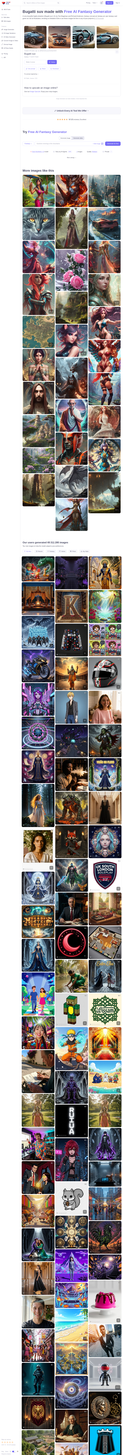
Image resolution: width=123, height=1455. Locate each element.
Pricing (88, 3)
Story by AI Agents (61, 151)
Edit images (7, 21)
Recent (40, 551)
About (6, 1451)
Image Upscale (35, 91)
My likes (28, 551)
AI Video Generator (9, 37)
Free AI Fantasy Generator (88, 11)
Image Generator (9, 29)
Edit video (7, 17)
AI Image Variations (9, 33)
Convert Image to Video (11, 40)
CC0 (36, 78)
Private (107, 151)
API (5, 57)
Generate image (65, 138)
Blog (3, 1451)
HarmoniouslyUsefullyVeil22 (49, 50)
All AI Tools (7, 9)
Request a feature (6, 1454)
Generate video (78, 138)
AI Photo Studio (8, 48)
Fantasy (26, 56)
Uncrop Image (8, 44)
